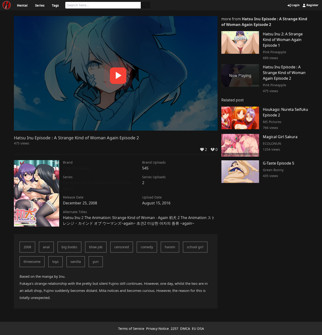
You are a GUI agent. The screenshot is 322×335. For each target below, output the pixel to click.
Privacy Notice (157, 328)
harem (170, 247)
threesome (32, 261)
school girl (195, 247)
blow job (96, 247)
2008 (27, 247)
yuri (96, 261)
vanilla (75, 261)
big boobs (69, 247)
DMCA (185, 328)
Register (312, 5)
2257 (174, 328)
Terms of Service (131, 328)
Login (295, 5)
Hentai (22, 5)
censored (121, 247)
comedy (147, 247)
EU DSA (198, 328)
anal (46, 247)
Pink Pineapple (76, 168)
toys (55, 261)
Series (39, 5)
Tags (55, 5)
